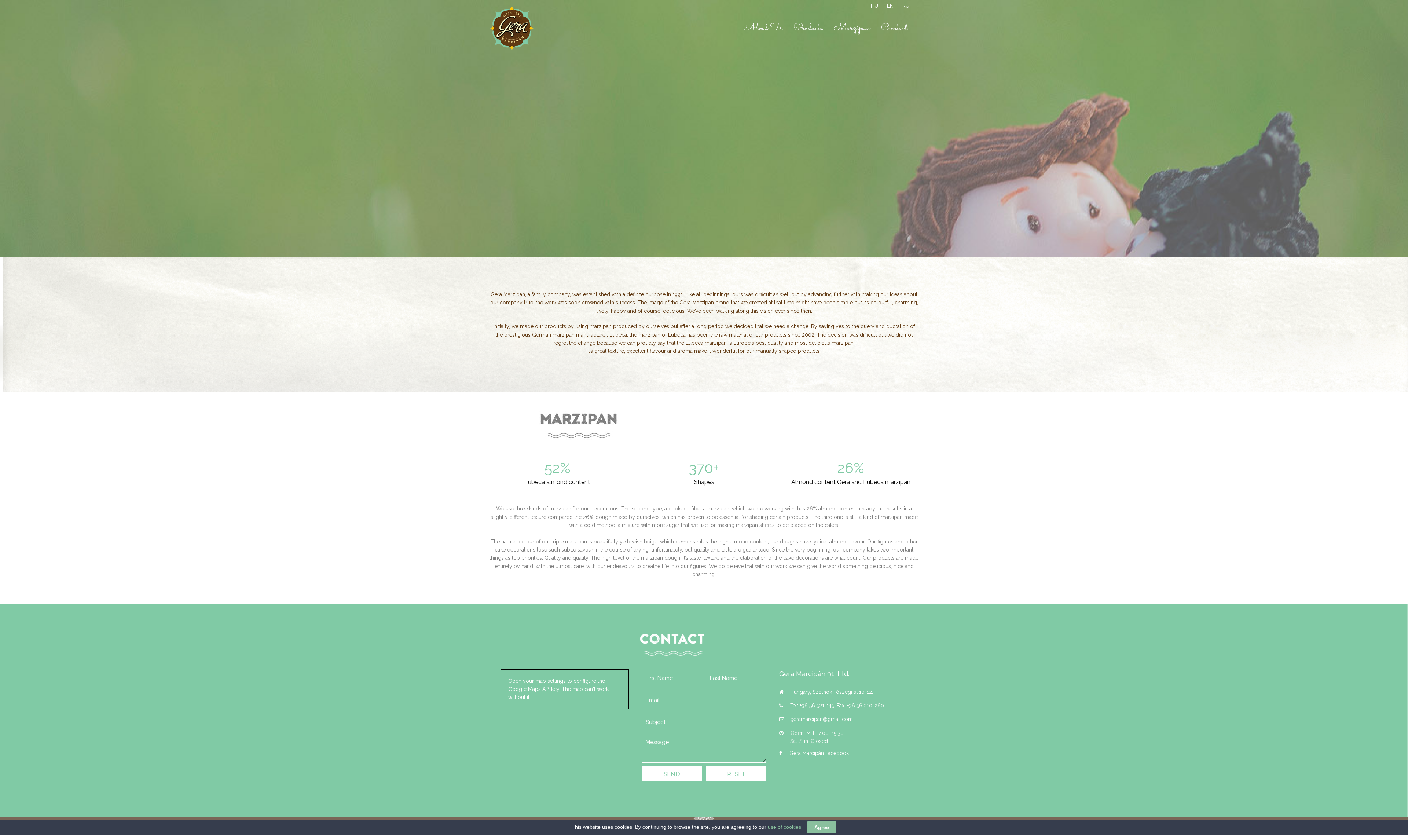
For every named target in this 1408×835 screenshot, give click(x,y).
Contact (894, 28)
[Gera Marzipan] (511, 27)
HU (874, 6)
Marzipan (852, 28)
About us (763, 28)
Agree (821, 827)
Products (808, 28)
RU (905, 6)
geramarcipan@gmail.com (821, 719)
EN (890, 6)
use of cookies (784, 827)
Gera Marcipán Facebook (819, 753)
